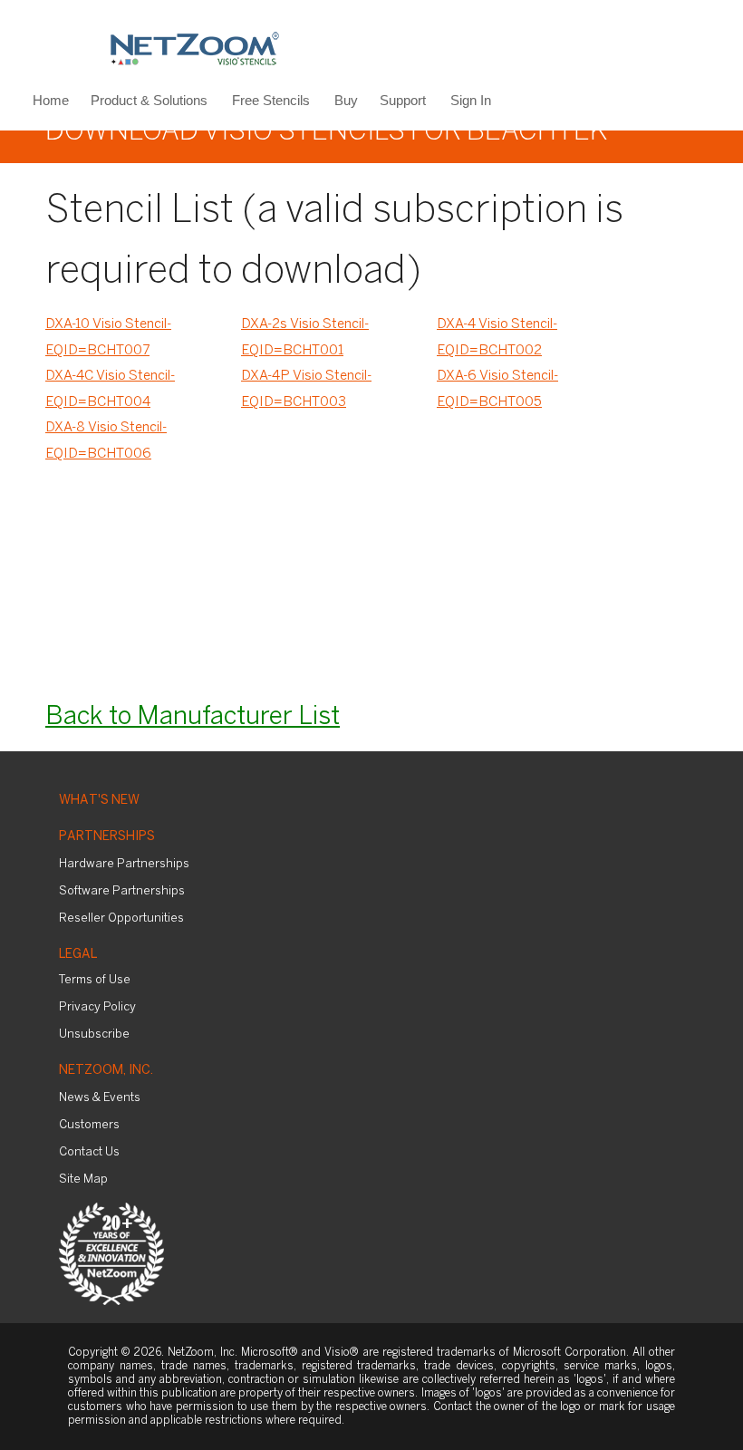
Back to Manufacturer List (192, 717)
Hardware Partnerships (124, 864)
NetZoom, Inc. (106, 1071)
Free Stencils (271, 100)
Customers (89, 1125)
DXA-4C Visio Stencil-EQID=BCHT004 (110, 389)
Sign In (470, 100)
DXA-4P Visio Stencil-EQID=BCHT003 (306, 389)
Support (403, 100)
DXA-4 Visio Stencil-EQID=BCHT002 (497, 337)
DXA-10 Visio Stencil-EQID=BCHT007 (108, 337)
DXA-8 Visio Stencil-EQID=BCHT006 (106, 440)
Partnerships (107, 837)
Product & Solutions (149, 100)
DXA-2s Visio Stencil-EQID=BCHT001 (305, 337)
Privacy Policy (97, 1007)
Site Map (83, 1179)
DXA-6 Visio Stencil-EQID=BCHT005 (497, 389)
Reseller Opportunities (121, 918)
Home (51, 100)
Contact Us (89, 1152)
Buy (346, 100)
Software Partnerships (122, 891)
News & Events (99, 1098)
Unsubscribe (94, 1034)
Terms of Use (94, 980)
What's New (99, 801)
